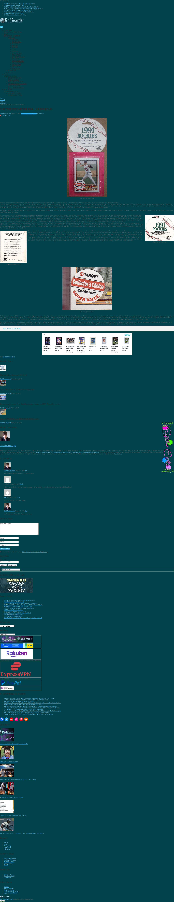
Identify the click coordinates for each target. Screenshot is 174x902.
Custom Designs (14, 86)
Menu (1, 27)
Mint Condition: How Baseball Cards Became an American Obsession (24, 704)
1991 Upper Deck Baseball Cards (13, 13)
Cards (35, 113)
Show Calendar (8, 888)
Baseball (15, 40)
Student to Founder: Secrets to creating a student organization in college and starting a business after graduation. (67, 452)
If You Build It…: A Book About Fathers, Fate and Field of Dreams (23, 709)
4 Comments (40, 113)
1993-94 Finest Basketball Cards (13, 616)
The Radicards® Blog (6, 899)
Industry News (18, 63)
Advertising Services (10, 858)
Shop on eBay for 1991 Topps (11, 328)
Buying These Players (10, 893)
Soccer (15, 51)
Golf (14, 49)
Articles (11, 38)
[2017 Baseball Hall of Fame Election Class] (3, 385)
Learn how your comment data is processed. (34, 552)
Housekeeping (18, 61)
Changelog (7, 846)
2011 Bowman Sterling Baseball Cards (15, 15)
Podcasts (12, 70)
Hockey (15, 46)
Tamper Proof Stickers (17, 84)
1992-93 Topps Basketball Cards (13, 614)
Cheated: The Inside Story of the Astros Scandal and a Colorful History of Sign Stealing (29, 698)
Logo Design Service (16, 88)
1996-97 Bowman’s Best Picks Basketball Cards (17, 613)
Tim (5, 497)
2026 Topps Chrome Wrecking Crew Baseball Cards (19, 12)
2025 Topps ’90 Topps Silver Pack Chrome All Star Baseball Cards (23, 8)
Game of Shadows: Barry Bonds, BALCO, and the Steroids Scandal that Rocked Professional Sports (32, 711)
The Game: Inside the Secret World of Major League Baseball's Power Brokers (26, 712)
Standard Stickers (15, 82)
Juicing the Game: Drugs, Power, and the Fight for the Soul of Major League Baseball (28, 714)
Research (16, 68)
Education (16, 55)
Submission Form (15, 95)
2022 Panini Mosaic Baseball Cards (14, 5)
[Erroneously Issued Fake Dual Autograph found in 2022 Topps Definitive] (3, 399)
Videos (10, 72)
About (6, 843)
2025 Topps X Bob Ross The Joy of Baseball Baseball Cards (21, 7)
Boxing (15, 47)
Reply (26, 470)
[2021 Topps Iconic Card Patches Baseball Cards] (3, 414)
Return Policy (8, 874)
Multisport (17, 53)
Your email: (3, 560)
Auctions (11, 90)
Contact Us (7, 849)
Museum (6, 887)
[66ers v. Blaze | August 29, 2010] (3, 370)
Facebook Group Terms (11, 891)
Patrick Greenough (5, 113)
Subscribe (13, 31)
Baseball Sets (6, 356)
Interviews (16, 65)
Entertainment (18, 57)
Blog (12, 35)
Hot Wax (15, 59)
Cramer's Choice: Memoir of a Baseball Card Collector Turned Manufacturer (26, 699)
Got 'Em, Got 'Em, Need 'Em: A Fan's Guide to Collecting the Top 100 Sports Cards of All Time (32, 708)
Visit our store (6, 115)
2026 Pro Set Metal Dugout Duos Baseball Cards (18, 10)
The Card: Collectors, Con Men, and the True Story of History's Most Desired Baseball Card (30, 706)
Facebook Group (9, 890)
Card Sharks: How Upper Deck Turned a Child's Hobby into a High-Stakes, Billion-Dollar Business (32, 703)
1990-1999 (24, 113)
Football (16, 44)
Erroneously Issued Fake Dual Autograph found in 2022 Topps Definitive (30, 404)
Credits (6, 865)
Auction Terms (14, 93)
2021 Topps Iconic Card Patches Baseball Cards (19, 418)
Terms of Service (9, 862)
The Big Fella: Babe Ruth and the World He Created (19, 701)
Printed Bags (13, 80)
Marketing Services (10, 860)
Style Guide (7, 847)
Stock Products (14, 78)
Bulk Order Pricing (9, 876)
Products (16, 67)
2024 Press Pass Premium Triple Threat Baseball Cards (19, 4)
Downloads (7, 877)
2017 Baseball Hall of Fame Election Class (17, 389)
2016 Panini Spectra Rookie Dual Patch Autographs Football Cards (23, 618)
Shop (10, 75)
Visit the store (118, 454)
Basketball (16, 42)
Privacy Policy (8, 863)
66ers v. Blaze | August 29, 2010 (13, 375)
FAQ (5, 844)
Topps (13, 356)
